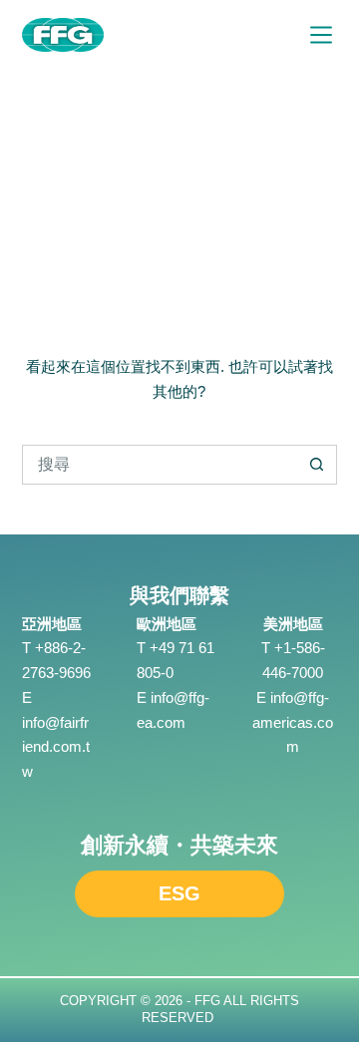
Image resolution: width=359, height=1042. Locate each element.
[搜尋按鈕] (317, 465)
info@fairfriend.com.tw (56, 747)
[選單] (321, 35)
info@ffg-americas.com (292, 722)
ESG (179, 893)
